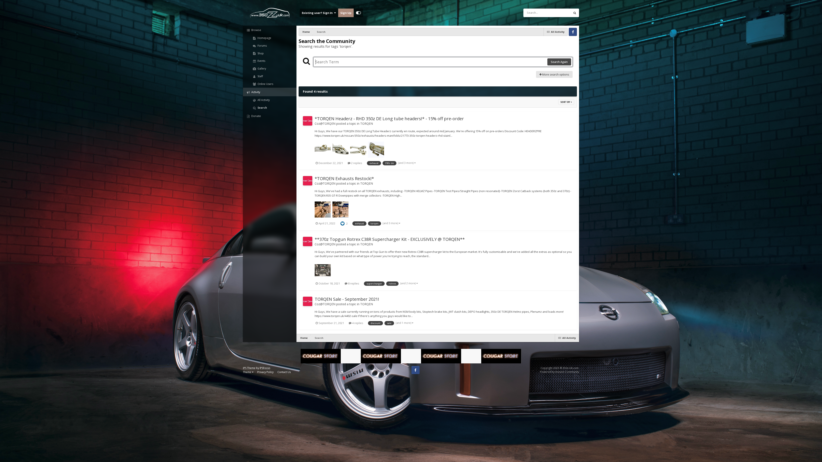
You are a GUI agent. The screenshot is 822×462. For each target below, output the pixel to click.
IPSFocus (265, 368)
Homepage (264, 38)
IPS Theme (249, 368)
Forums (262, 45)
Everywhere (558, 13)
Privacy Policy (265, 372)
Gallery (261, 68)
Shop (260, 53)
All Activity (263, 100)
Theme (247, 372)
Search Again (559, 62)
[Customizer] (358, 13)
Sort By (565, 102)
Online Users (265, 84)
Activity (255, 92)
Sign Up (345, 13)
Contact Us (284, 372)
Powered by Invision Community (559, 372)
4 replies (357, 323)
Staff (260, 76)
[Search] (574, 13)
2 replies (356, 163)
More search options (555, 74)
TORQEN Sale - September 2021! (347, 299)
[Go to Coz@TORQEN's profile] (307, 121)
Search (262, 108)
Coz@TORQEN (325, 123)
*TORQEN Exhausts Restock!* (344, 178)
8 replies (353, 283)
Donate (256, 116)
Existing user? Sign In (318, 13)
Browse (256, 30)
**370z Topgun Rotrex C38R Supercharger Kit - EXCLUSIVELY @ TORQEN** (390, 239)
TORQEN (366, 123)
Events (261, 61)
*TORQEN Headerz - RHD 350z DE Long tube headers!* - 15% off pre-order (389, 118)
